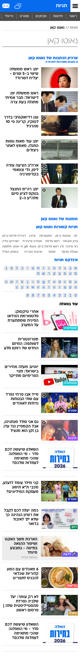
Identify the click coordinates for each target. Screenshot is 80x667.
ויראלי (9, 16)
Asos (32, 246)
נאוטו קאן (57, 28)
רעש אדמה (52, 241)
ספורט (24, 16)
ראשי (73, 16)
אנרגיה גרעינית (32, 241)
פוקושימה (45, 235)
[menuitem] (58, 16)
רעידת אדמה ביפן (14, 235)
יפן (76, 235)
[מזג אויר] (18, 6)
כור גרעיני (71, 246)
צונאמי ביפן (63, 235)
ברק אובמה (70, 241)
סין (62, 246)
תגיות (61, 6)
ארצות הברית (33, 251)
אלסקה (7, 246)
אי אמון (18, 246)
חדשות (58, 16)
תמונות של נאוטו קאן (59, 219)
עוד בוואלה (68, 304)
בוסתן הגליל (10, 251)
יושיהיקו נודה (10, 241)
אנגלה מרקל (70, 251)
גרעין (32, 235)
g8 (26, 246)
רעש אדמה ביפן (48, 246)
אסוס (52, 251)
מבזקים (41, 16)
